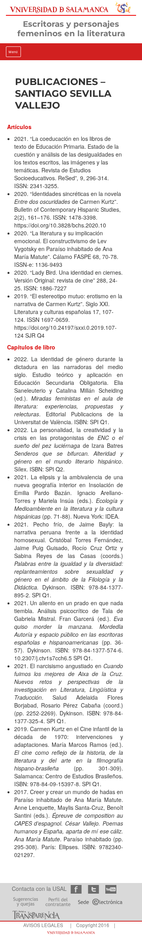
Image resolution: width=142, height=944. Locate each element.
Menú (13, 52)
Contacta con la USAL (39, 888)
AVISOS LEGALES (43, 925)
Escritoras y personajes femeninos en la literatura (71, 28)
